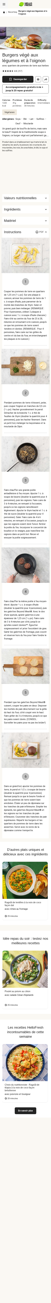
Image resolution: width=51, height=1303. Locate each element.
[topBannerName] (25, 21)
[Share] (46, 79)
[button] (25, 209)
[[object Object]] (38, 79)
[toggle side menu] (4, 4)
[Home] (4, 12)
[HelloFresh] (25, 4)
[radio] (3, 71)
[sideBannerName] (25, 173)
